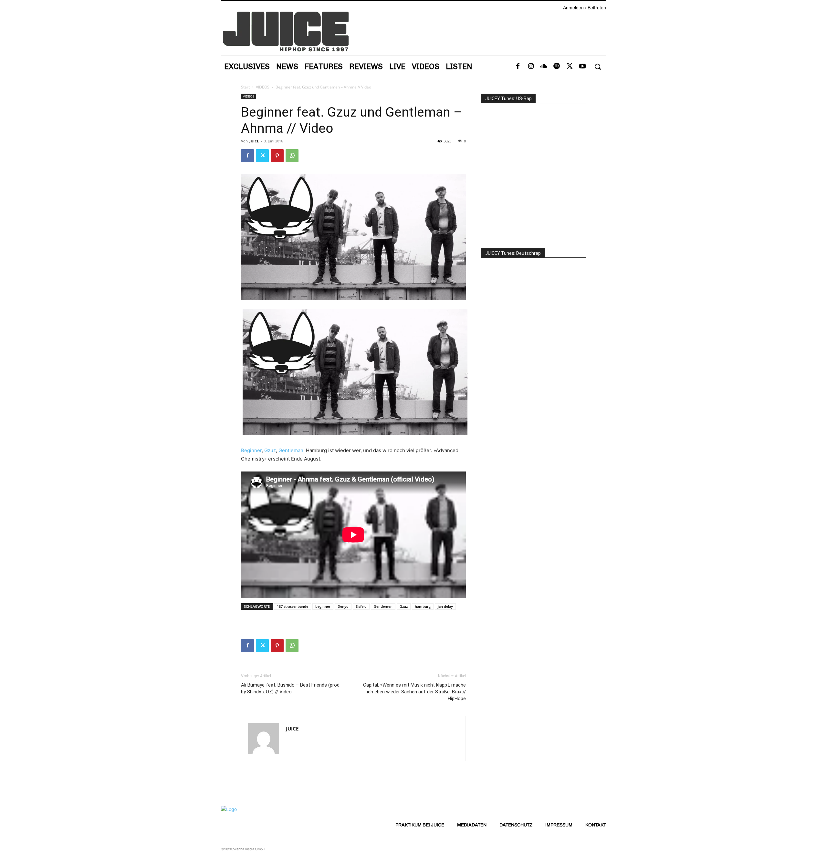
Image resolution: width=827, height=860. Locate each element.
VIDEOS (262, 87)
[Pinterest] (277, 155)
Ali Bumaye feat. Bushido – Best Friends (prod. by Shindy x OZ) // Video (290, 688)
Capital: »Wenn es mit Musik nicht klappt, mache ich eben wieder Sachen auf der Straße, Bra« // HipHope (414, 691)
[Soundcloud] (543, 66)
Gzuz (270, 450)
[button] (597, 66)
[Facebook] (517, 66)
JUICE (254, 141)
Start (245, 87)
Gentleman (290, 450)
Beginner (251, 450)
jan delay (445, 606)
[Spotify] (556, 66)
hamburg (423, 606)
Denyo (343, 606)
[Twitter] (569, 66)
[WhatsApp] (292, 155)
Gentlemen (383, 606)
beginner (322, 606)
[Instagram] (530, 66)
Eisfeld (361, 606)
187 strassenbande (292, 606)
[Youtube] (582, 66)
